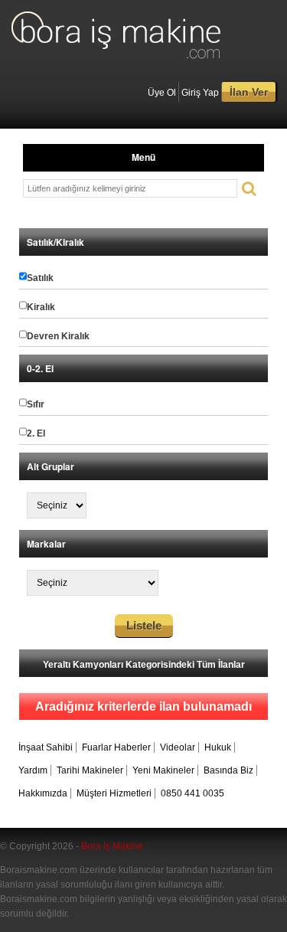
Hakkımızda (42, 793)
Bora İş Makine (112, 846)
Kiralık (41, 307)
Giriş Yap (200, 92)
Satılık (40, 278)
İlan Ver (249, 92)
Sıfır (35, 404)
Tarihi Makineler (90, 770)
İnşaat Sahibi (45, 747)
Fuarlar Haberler (116, 747)
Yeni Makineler (163, 770)
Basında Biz (228, 770)
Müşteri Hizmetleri (114, 793)
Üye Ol (162, 92)
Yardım (32, 770)
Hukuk (217, 747)
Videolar (177, 747)
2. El (36, 433)
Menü (143, 157)
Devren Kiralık (58, 336)
